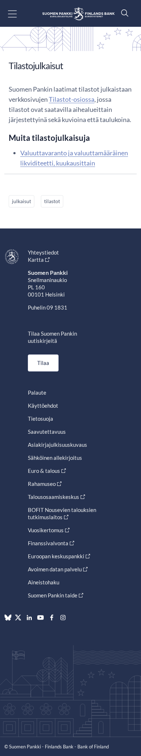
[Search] (122, 13)
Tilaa (43, 363)
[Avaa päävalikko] (19, 14)
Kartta (36, 259)
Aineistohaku (43, 582)
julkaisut (21, 201)
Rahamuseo (42, 483)
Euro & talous (44, 470)
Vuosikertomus (46, 530)
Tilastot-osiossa (71, 99)
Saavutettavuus (47, 431)
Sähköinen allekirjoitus (55, 457)
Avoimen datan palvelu (55, 569)
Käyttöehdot (43, 405)
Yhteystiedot (43, 252)
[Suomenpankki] (78, 13)
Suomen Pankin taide (52, 595)
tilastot (52, 201)
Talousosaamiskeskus (53, 497)
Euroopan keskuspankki (56, 556)
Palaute (37, 392)
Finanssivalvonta (48, 543)
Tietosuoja (40, 418)
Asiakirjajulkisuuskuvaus (57, 444)
